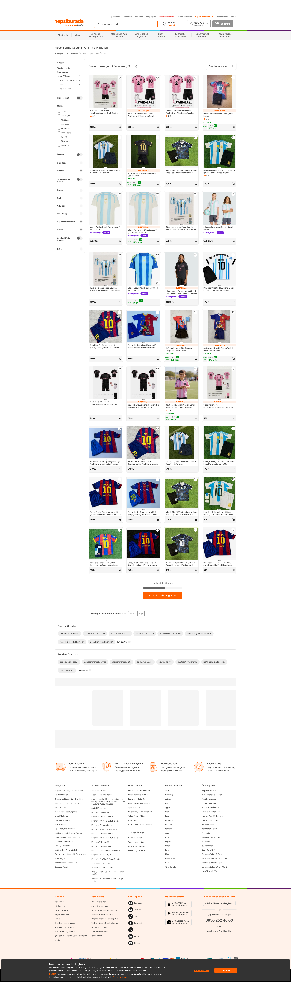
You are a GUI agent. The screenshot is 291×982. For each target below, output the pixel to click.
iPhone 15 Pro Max (111, 838)
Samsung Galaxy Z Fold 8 (212, 854)
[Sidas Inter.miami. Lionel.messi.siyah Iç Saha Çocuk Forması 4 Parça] (143, 383)
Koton (167, 846)
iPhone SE (95, 842)
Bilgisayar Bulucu (109, 878)
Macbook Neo (208, 824)
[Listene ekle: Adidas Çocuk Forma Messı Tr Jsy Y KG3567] (119, 194)
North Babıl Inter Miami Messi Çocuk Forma (218, 114)
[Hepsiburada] (69, 21)
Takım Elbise (133, 816)
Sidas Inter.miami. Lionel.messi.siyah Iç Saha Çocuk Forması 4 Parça (143, 406)
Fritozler (64, 816)
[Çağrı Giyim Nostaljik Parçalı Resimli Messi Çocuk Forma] (219, 326)
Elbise (142, 816)
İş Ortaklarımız (60, 906)
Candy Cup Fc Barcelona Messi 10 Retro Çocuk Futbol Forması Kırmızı (142, 564)
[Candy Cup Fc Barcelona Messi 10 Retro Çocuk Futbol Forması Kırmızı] (143, 544)
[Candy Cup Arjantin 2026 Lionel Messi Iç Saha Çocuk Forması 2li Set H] (219, 152)
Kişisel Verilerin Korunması (65, 923)
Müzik (67, 820)
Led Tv (57, 846)
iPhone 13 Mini (114, 859)
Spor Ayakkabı (134, 807)
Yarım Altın (79, 803)
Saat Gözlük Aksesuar (77, 854)
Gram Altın (59, 803)
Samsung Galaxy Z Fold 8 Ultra (214, 858)
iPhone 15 (95, 833)
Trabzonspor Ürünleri (136, 842)
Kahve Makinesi (61, 837)
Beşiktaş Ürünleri (135, 838)
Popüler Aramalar (209, 799)
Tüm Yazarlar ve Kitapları (212, 795)
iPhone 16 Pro (96, 821)
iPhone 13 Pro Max (99, 859)
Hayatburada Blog (98, 902)
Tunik (142, 824)
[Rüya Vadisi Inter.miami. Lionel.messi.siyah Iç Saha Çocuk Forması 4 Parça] (105, 383)
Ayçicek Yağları (61, 807)
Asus (167, 833)
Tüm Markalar (170, 867)
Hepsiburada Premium (204, 17)
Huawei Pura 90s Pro (210, 820)
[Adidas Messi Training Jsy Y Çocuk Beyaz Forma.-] (143, 208)
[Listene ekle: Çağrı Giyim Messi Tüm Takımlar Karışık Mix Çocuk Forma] (195, 312)
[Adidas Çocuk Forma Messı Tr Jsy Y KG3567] (105, 208)
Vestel (167, 812)
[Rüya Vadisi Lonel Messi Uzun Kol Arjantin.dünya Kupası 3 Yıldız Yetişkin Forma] (105, 269)
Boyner (168, 841)
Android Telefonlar (98, 808)
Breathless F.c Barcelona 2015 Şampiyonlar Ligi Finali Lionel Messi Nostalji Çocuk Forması (104, 346)
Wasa (167, 863)
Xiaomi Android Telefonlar (101, 795)
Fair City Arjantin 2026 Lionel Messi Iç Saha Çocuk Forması (181, 462)
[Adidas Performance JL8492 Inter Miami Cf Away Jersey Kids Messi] (181, 269)
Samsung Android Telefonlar (102, 799)
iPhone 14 (95, 825)
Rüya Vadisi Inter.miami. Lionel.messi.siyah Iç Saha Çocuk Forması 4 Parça (103, 403)
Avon (167, 790)
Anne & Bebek (71, 850)
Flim (62, 820)
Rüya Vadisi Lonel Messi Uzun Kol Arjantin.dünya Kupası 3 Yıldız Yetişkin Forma (105, 289)
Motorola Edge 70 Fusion (212, 837)
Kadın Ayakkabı (134, 803)
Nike (167, 803)
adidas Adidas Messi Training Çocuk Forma (218, 228)
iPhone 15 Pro (96, 838)
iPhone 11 (105, 842)
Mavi (167, 854)
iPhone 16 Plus (107, 816)
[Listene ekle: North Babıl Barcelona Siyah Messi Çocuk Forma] (157, 137)
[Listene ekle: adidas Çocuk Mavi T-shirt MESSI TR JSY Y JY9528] (157, 255)
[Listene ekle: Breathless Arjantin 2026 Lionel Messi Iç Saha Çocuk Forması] (119, 137)
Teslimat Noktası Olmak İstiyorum (104, 923)
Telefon (73, 790)
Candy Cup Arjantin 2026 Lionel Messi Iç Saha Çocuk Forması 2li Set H (219, 171)
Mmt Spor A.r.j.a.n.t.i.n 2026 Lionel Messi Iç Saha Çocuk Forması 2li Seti (218, 513)
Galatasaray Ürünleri (136, 846)
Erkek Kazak (133, 790)
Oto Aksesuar (69, 829)
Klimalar (64, 795)
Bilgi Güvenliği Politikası (64, 927)
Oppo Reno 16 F (208, 850)
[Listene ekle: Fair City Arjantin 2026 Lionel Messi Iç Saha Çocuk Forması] (195, 428)
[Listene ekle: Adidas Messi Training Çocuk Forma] (233, 194)
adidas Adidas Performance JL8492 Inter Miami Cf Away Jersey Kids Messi (181, 292)
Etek (136, 824)
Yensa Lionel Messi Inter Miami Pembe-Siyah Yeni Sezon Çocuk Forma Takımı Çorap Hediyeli (141, 114)
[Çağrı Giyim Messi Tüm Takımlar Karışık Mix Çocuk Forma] (181, 326)
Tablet (66, 790)
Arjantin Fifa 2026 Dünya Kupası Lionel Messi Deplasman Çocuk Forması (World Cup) (181, 171)
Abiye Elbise (133, 820)
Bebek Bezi (72, 863)
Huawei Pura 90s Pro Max (212, 816)
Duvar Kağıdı (60, 858)
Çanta (130, 824)
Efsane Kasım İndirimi (210, 807)
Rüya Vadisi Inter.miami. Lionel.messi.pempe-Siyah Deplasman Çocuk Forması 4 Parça (105, 111)
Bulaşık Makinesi (77, 799)
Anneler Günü (60, 824)
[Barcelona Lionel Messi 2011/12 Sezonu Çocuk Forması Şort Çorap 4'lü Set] (105, 544)
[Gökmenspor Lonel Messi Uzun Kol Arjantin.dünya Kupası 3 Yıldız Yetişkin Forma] (181, 208)
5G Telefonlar (207, 846)
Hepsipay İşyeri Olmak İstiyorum (104, 910)
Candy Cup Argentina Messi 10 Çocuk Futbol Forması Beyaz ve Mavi (218, 462)
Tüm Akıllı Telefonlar (99, 790)
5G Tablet (206, 841)
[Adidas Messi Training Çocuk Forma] (219, 208)
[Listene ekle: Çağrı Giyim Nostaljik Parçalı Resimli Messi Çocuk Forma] (233, 312)
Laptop (81, 790)
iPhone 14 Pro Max (111, 829)
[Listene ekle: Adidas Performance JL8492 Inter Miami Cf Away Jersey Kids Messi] (195, 255)
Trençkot (149, 824)
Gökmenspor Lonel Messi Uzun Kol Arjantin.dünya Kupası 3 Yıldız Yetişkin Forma (181, 228)
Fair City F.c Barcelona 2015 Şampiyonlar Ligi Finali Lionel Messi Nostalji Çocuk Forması (142, 462)
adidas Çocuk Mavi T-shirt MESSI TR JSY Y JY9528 (143, 289)
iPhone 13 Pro (106, 855)
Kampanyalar (151, 17)
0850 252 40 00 (219, 920)
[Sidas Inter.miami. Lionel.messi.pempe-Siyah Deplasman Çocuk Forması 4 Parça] (219, 383)
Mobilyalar (59, 833)
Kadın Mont (143, 795)
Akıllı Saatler (96, 863)
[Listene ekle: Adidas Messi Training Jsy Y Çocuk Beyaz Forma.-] (157, 194)
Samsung (169, 795)
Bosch (167, 816)
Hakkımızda (59, 902)
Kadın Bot (141, 799)
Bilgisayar (58, 790)
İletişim (57, 940)
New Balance (170, 820)
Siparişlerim (115, 17)
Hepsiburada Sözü (209, 790)
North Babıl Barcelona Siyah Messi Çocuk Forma (142, 174)
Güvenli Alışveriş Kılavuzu (65, 931)
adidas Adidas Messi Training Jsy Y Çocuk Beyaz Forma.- (142, 231)
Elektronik (66, 846)
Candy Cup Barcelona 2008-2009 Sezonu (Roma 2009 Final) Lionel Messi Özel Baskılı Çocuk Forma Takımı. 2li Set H (142, 346)
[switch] (80, 98)
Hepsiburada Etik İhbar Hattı (219, 931)
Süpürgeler (59, 812)
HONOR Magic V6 (209, 871)
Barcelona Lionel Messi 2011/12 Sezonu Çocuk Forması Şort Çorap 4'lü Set (104, 564)
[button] (105, 127)
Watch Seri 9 (108, 867)
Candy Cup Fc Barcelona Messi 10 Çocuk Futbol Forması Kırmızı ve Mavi (105, 513)
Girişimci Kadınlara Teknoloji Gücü (105, 919)
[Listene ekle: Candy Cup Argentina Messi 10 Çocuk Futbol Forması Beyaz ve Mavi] (233, 428)
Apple (167, 807)
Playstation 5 (207, 833)
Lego (167, 837)
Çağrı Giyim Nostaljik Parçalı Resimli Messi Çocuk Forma (218, 349)
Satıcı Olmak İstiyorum (100, 906)
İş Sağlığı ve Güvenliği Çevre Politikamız (71, 936)
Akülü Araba (59, 850)
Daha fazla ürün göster (162, 595)
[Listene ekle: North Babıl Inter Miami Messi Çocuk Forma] (233, 77)
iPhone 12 (95, 846)
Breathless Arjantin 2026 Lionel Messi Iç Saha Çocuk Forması (105, 171)
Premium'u (71, 25)
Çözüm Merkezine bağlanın (219, 903)
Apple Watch (108, 863)
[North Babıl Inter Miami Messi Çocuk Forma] (219, 92)
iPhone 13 (95, 855)
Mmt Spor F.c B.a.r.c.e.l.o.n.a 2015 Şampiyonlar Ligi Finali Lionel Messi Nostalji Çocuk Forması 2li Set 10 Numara (217, 564)
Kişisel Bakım (69, 841)
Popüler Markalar (209, 803)
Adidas (168, 799)
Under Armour (170, 858)
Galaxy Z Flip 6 (97, 872)
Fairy (167, 850)
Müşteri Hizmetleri (184, 17)
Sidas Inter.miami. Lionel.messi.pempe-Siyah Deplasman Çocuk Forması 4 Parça (219, 406)
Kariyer (57, 919)
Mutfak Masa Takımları (74, 833)
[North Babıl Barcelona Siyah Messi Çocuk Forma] (143, 152)
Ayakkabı (146, 803)
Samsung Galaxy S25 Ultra (113, 801)
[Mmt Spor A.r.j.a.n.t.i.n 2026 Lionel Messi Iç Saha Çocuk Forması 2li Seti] (219, 493)
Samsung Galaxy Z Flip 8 (212, 863)
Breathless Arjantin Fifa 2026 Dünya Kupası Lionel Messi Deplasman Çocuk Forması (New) (181, 564)
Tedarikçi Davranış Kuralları (102, 914)
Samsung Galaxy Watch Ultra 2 (214, 867)
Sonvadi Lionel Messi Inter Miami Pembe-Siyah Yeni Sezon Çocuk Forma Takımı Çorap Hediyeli (179, 111)
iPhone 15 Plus (107, 833)
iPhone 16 (95, 816)
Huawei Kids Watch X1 (211, 812)
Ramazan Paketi (61, 867)
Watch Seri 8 (96, 867)
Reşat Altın (68, 803)
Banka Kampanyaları (99, 931)
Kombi (57, 795)
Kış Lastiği (59, 829)
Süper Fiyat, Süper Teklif (133, 17)
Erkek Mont (132, 795)
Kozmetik (58, 841)
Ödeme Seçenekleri (99, 927)
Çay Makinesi (74, 837)
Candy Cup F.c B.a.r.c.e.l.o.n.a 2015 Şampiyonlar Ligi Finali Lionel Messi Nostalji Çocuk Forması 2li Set (142, 513)
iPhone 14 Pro (97, 829)
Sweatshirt (132, 812)
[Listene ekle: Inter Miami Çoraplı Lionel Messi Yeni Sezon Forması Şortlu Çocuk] (195, 369)
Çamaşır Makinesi (62, 799)
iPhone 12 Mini (97, 850)
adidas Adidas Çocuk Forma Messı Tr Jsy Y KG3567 (105, 228)
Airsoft (57, 816)
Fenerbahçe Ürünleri (136, 850)
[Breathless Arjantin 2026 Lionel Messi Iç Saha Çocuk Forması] (105, 152)
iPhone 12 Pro (106, 846)
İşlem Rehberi (96, 936)
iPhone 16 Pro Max (111, 821)
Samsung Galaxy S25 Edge (102, 804)
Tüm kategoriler (63, 68)
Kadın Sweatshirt (145, 812)
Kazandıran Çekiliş (209, 829)
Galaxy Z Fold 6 (111, 872)
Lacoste (168, 829)
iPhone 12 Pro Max (112, 850)
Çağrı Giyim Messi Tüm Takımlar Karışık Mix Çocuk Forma (179, 349)
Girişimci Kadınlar (166, 17)
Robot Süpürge (71, 812)
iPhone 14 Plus (107, 825)
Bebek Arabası (60, 863)
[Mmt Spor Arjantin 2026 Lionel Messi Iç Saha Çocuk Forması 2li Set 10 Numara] (219, 269)
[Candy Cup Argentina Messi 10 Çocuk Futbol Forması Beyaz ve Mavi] (219, 443)
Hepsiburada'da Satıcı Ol (226, 17)
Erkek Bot (132, 799)
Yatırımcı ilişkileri (61, 910)
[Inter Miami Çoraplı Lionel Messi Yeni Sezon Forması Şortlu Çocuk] (181, 383)
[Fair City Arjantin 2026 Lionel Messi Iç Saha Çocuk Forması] (181, 443)
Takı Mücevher (61, 854)
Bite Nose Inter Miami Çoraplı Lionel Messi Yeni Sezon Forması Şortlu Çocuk (180, 406)
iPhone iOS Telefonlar (100, 812)
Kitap (57, 820)
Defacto (168, 824)
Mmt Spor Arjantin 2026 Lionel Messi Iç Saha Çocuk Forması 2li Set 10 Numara (218, 289)
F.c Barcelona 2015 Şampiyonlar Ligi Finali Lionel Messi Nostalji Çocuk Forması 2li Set (105, 462)
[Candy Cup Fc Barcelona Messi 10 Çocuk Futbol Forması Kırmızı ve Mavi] (105, 493)
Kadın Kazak (145, 790)
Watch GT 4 (96, 878)
